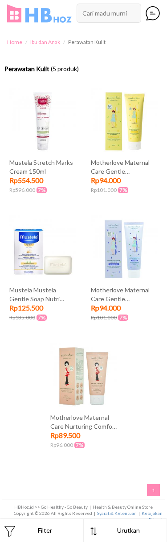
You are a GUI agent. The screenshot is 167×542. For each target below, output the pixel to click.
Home (14, 42)
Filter (45, 530)
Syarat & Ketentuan (117, 513)
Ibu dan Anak (45, 42)
